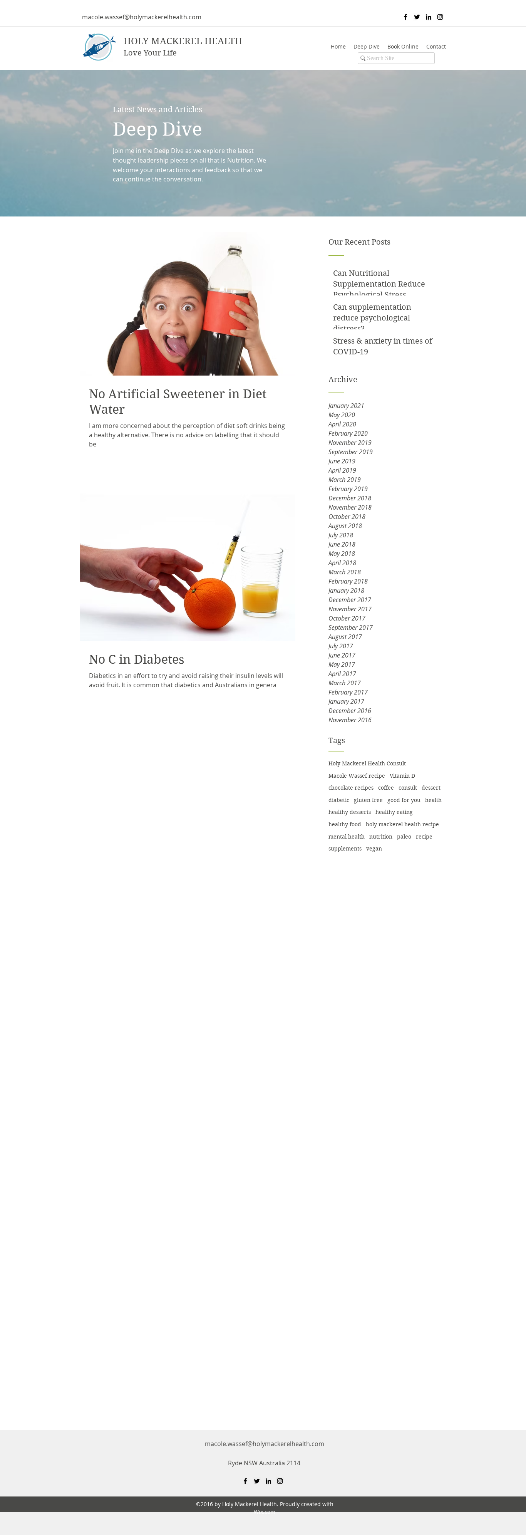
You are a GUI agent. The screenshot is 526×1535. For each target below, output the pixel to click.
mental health (346, 836)
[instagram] (440, 17)
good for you (403, 800)
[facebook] (405, 17)
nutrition (380, 836)
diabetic (338, 800)
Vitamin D (402, 775)
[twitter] (417, 17)
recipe (424, 836)
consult (408, 787)
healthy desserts (349, 812)
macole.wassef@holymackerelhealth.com (141, 17)
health (433, 800)
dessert (431, 787)
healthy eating (394, 812)
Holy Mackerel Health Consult (367, 763)
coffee (386, 787)
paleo (404, 836)
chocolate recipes (351, 787)
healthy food (344, 824)
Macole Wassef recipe (356, 775)
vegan (374, 848)
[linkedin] (428, 17)
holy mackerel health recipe (402, 824)
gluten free (368, 800)
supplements (345, 848)
